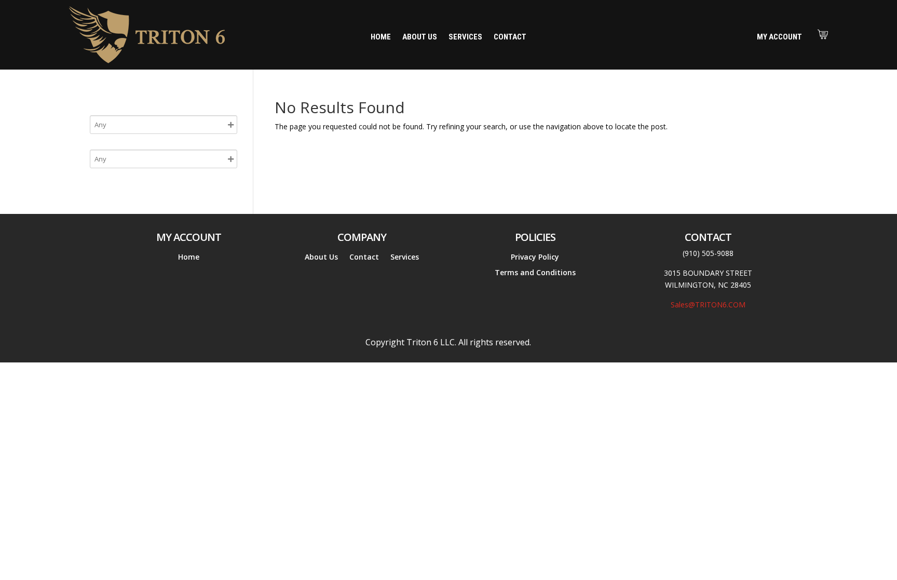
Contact (510, 37)
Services (465, 37)
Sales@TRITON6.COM (708, 304)
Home (381, 37)
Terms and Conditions (535, 273)
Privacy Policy (535, 257)
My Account (779, 37)
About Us (419, 37)
